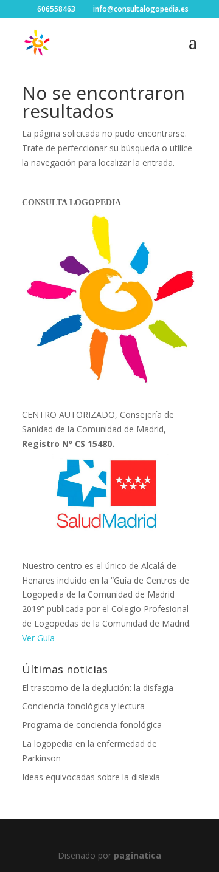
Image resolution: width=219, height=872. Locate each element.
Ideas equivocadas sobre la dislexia (91, 777)
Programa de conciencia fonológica (92, 725)
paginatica (137, 855)
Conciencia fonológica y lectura (83, 706)
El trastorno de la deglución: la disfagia (97, 687)
